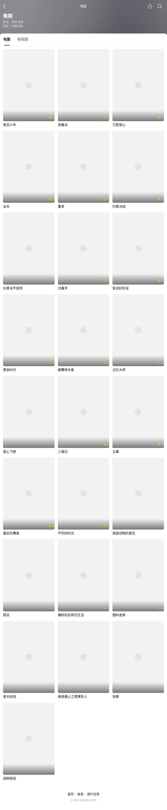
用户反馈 (93, 794)
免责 (80, 794)
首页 (71, 794)
